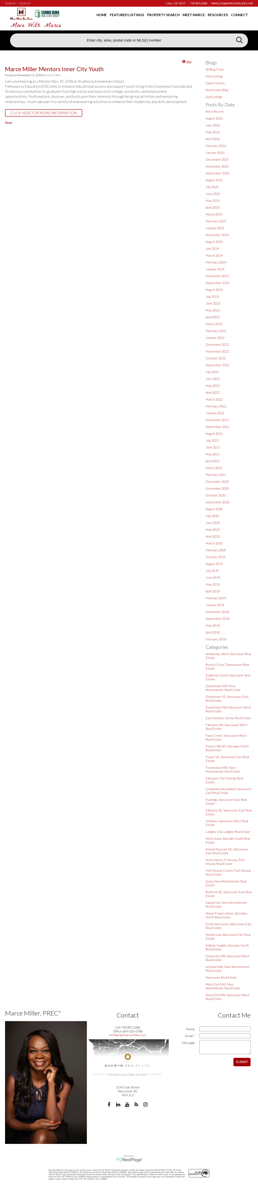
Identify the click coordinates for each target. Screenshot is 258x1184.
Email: (189, 1036)
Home (102, 15)
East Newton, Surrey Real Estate (228, 718)
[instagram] (145, 1105)
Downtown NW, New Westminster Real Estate (223, 688)
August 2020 (214, 509)
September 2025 (217, 173)
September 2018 (217, 618)
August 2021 (214, 433)
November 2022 (217, 351)
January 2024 (215, 269)
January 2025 (215, 228)
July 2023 (212, 296)
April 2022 (213, 392)
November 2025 (217, 166)
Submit (242, 1062)
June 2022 (213, 379)
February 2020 (216, 550)
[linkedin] (118, 1105)
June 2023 (213, 303)
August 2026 (214, 118)
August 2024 (214, 241)
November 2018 (217, 612)
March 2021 (214, 468)
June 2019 (213, 577)
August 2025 (214, 180)
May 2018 (213, 625)
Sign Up (25, 3)
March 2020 (214, 543)
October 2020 (216, 495)
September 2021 (217, 427)
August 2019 (214, 564)
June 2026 (213, 125)
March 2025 (214, 214)
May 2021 (213, 454)
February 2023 (216, 331)
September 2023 (217, 283)
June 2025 (213, 194)
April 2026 (213, 139)
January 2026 (215, 152)
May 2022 (213, 385)
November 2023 (217, 276)
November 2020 (217, 488)
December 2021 (217, 420)
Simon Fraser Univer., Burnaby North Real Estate (226, 915)
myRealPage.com (129, 1160)
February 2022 (216, 406)
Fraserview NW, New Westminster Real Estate (223, 769)
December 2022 (217, 344)
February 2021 (216, 475)
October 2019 (216, 557)
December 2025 (217, 159)
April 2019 (213, 591)
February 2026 (216, 146)
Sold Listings (214, 97)
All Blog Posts (215, 69)
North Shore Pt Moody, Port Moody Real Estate (225, 862)
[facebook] (109, 1105)
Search (239, 41)
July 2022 (212, 372)
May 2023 (213, 310)
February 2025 (216, 221)
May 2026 (213, 132)
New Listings (214, 76)
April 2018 (213, 632)
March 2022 (214, 399)
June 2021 (213, 447)
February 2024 (216, 262)
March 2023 (214, 324)
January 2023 (215, 337)
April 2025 (213, 207)
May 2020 (213, 529)
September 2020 (217, 502)
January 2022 (215, 413)
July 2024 (212, 248)
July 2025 (212, 187)
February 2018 (216, 639)
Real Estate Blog (217, 90)
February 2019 (216, 598)
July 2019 (212, 570)
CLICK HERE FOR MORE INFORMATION (43, 113)
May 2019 (213, 584)
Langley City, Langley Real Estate (228, 831)
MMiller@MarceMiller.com (127, 1035)
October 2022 (216, 358)
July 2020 (212, 516)
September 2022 (217, 365)
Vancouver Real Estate (221, 977)
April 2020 (213, 536)
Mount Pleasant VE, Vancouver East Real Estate (227, 851)
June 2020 (213, 522)
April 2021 (213, 461)
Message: (188, 1043)
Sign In (10, 3)
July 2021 (212, 440)
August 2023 (214, 289)
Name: (190, 1029)
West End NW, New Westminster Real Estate (223, 986)
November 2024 (217, 235)
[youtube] (127, 1105)
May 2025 (213, 200)
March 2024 (214, 255)
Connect (239, 15)
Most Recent (215, 111)
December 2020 (217, 481)
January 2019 (215, 605)
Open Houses (215, 83)
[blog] (136, 1105)
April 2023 (213, 317)
